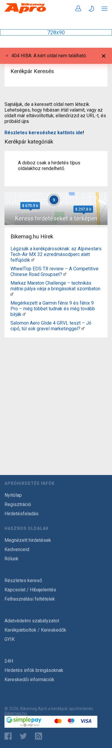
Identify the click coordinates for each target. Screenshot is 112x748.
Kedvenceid (16, 549)
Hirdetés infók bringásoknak (33, 670)
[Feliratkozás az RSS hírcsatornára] (40, 736)
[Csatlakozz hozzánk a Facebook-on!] (8, 736)
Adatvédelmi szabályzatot (31, 621)
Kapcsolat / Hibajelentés (30, 590)
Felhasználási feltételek (29, 599)
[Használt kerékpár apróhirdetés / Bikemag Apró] (25, 12)
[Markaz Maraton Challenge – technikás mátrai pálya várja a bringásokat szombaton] (11, 294)
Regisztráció (17, 504)
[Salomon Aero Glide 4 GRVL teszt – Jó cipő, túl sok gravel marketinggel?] (83, 328)
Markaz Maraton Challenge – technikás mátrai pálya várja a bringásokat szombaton (55, 286)
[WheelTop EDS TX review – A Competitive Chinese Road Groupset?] (64, 274)
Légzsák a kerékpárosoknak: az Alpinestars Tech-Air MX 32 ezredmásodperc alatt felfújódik (56, 254)
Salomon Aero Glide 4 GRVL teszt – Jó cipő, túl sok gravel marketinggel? (50, 325)
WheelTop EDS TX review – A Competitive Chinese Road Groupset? (54, 271)
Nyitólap (13, 495)
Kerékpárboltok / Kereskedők (35, 630)
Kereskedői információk (29, 679)
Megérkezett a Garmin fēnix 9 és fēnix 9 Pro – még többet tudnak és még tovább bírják (52, 308)
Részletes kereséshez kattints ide (43, 132)
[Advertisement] (56, 396)
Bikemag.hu (15, 713)
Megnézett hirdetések (27, 540)
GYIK (9, 639)
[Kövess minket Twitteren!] (23, 736)
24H (8, 661)
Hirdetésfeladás (21, 513)
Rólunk (11, 559)
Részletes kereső (23, 580)
